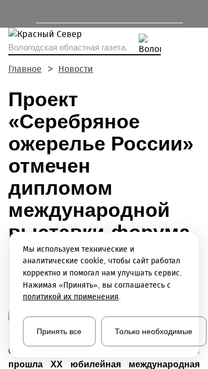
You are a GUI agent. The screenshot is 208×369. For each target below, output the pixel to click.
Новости (75, 69)
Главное (25, 69)
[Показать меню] (13, 14)
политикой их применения (71, 297)
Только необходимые (153, 331)
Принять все (59, 331)
